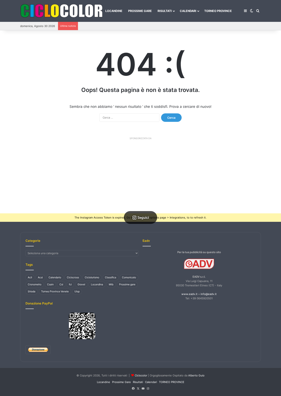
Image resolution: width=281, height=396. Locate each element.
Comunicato (129, 277)
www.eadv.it (189, 294)
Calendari (188, 11)
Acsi (40, 277)
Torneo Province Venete (55, 291)
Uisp (77, 291)
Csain (50, 284)
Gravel (81, 284)
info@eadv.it (209, 294)
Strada (31, 291)
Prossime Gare (140, 11)
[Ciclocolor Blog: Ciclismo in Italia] (61, 11)
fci (70, 284)
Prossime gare (127, 284)
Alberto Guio (196, 375)
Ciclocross (73, 277)
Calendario (55, 277)
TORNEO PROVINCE (218, 11)
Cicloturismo (92, 277)
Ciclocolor (141, 375)
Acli (30, 277)
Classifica (110, 277)
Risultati (165, 11)
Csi (61, 284)
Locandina (97, 284)
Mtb (111, 284)
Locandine (113, 11)
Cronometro (34, 284)
